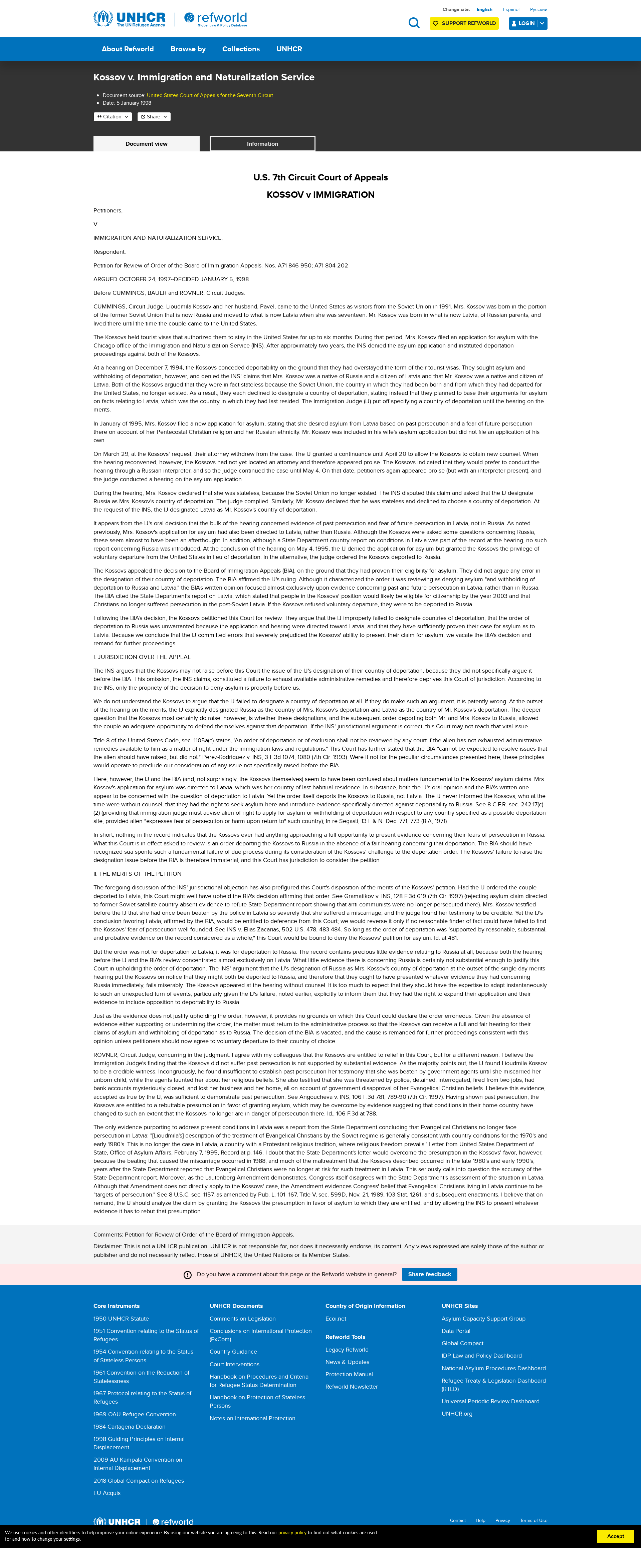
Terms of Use (534, 1520)
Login (527, 23)
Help (480, 1520)
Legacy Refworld (347, 1349)
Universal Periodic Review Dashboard (491, 1401)
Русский (539, 9)
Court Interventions (234, 1364)
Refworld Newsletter (352, 1386)
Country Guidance (233, 1351)
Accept (615, 1536)
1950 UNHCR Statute (121, 1318)
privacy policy (292, 1533)
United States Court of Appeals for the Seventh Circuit (210, 95)
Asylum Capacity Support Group (483, 1318)
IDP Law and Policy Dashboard (482, 1355)
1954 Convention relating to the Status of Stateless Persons (143, 1355)
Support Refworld (469, 23)
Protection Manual (349, 1374)
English (484, 9)
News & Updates (347, 1362)
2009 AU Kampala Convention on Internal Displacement (137, 1463)
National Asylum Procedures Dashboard (494, 1368)
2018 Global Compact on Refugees (138, 1480)
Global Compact (462, 1343)
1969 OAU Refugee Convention (134, 1414)
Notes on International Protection (252, 1418)
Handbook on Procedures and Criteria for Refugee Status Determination (259, 1380)
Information (262, 143)
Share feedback (429, 1274)
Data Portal (456, 1331)
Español (511, 9)
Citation (112, 116)
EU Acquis (107, 1493)
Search (414, 22)
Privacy (502, 1520)
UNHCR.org (457, 1413)
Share (153, 116)
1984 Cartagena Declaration (129, 1426)
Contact (458, 1520)
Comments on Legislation (243, 1318)
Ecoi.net (336, 1318)
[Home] (170, 19)
